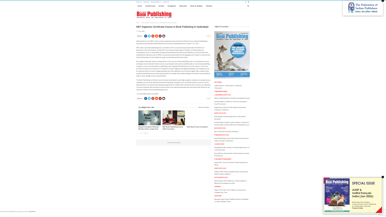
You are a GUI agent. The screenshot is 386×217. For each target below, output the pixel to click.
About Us (139, 2)
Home (139, 6)
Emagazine (172, 6)
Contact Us (166, 2)
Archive (161, 6)
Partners (209, 6)
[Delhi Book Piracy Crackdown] (198, 117)
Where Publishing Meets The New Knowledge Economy (232, 98)
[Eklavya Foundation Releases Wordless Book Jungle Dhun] (149, 117)
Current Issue (150, 6)
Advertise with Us (156, 2)
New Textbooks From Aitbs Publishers (226, 131)
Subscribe (146, 2)
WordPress (32, 211)
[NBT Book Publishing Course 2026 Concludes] (174, 117)
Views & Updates (196, 6)
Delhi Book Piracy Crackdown (197, 127)
